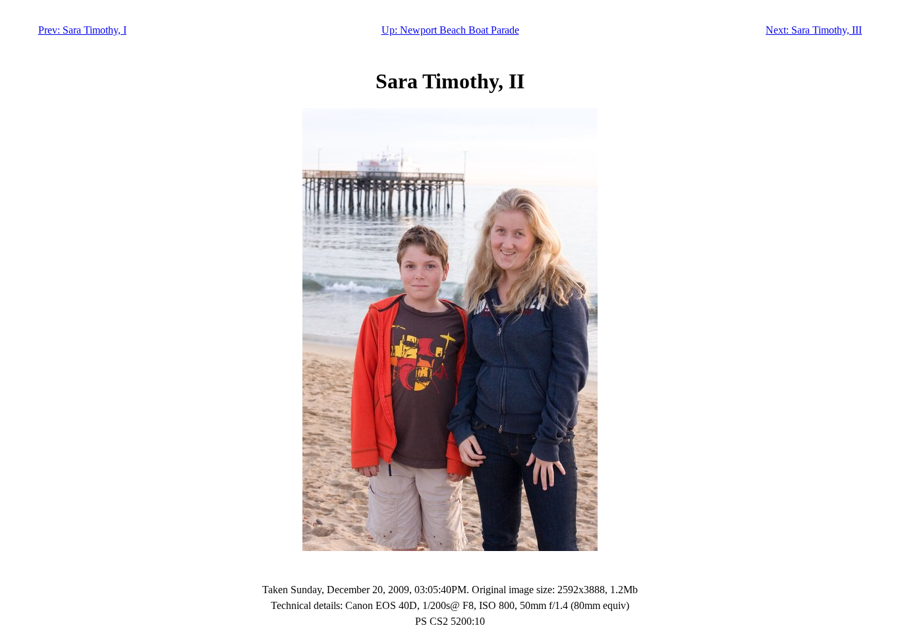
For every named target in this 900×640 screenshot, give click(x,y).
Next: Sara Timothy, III (814, 30)
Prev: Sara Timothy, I (82, 30)
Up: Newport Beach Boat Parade (450, 30)
